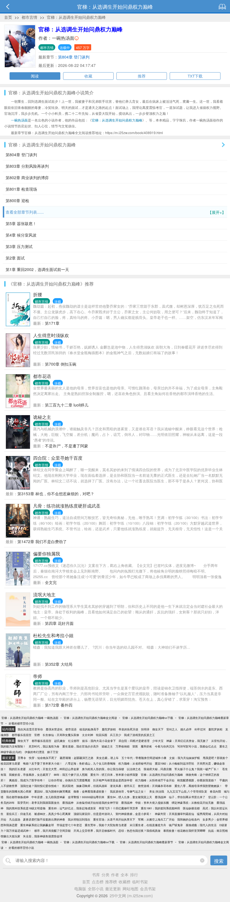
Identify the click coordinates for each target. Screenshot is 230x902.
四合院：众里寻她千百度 (57, 458)
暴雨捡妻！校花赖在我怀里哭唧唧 (184, 831)
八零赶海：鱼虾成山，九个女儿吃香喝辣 (90, 763)
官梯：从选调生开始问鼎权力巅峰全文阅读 (90, 718)
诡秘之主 (42, 417)
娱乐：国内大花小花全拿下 (99, 741)
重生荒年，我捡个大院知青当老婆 (106, 825)
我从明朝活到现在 (79, 819)
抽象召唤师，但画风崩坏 (91, 786)
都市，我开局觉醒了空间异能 (52, 831)
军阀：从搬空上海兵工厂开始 (156, 819)
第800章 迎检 (17, 200)
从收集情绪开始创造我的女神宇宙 (97, 803)
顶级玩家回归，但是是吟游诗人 (93, 814)
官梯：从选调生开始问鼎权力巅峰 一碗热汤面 (29, 718)
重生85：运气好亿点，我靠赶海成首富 (72, 808)
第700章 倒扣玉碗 (60, 364)
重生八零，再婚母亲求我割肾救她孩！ (198, 786)
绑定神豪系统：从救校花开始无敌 (193, 803)
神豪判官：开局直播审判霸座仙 (174, 814)
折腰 (37, 294)
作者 (115, 874)
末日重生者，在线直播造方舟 (148, 825)
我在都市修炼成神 (17, 797)
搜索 (219, 860)
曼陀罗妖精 (109, 729)
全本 (124, 874)
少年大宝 (158, 741)
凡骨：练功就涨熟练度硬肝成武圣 (66, 506)
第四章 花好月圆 (59, 623)
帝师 (37, 676)
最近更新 (113, 888)
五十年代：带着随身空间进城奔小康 (143, 758)
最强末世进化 (54, 729)
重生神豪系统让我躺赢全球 (37, 825)
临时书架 (140, 881)
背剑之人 (172, 729)
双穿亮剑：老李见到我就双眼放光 (38, 803)
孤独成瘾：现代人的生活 (201, 825)
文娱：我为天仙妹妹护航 (184, 758)
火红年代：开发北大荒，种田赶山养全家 (54, 769)
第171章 (52, 323)
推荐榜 (111, 881)
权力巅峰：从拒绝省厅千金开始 (154, 780)
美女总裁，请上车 (107, 758)
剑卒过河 (200, 729)
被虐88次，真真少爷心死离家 (52, 814)
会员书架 (148, 888)
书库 (96, 874)
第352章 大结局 (58, 664)
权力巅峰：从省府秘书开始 (135, 763)
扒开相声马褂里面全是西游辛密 (112, 780)
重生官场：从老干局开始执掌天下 (114, 819)
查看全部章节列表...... (116, 212)
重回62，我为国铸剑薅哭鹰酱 (52, 791)
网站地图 (130, 888)
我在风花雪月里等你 (30, 729)
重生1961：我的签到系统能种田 (160, 808)
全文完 (51, 582)
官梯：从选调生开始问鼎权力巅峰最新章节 (146, 842)
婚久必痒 (186, 729)
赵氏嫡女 (59, 741)
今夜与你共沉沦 (164, 746)
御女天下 (158, 729)
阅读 (35, 76)
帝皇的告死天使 (128, 729)
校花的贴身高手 (89, 729)
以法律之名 (134, 769)
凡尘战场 (14, 819)
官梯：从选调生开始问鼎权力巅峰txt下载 (147, 718)
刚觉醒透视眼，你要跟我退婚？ (197, 780)
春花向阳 (215, 791)
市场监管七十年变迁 (69, 825)
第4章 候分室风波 (21, 235)
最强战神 (160, 797)
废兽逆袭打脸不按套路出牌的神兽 (44, 819)
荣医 (135, 746)
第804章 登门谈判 (73, 57)
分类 (105, 874)
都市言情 (29, 17)
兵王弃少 (115, 735)
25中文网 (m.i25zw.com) (131, 895)
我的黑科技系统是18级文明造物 (25, 808)
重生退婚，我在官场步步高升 (80, 746)
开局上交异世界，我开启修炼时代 (94, 831)
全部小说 (96, 888)
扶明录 (145, 729)
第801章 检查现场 (21, 189)
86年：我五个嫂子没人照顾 (71, 775)
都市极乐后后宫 (21, 735)
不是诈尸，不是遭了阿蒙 (66, 445)
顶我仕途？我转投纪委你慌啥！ (39, 786)
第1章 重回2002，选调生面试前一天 (37, 269)
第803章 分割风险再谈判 (27, 166)
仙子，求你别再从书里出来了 (187, 797)
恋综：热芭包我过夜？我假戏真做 (139, 831)
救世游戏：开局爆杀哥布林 (155, 786)
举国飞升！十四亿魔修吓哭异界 (118, 808)
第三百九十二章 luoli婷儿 (66, 405)
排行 (134, 874)
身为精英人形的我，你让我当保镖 (103, 769)
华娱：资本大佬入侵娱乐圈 (152, 803)
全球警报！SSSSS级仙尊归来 (86, 797)
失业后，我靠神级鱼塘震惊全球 (42, 836)
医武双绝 (67, 786)
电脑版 (80, 888)
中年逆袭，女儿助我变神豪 (48, 797)
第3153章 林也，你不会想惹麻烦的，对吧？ (55, 493)
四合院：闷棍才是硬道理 (134, 741)
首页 (8, 17)
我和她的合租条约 (188, 819)
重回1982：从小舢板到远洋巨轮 (174, 763)
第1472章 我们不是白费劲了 (42, 541)
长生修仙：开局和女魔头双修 (61, 735)
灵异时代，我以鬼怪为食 (44, 746)
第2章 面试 (15, 258)
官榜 (37, 735)
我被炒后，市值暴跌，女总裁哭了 (30, 775)
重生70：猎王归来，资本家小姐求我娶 (114, 775)
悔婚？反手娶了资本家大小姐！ (42, 763)
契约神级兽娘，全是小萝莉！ (134, 814)
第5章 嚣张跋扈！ (21, 223)
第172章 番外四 (58, 705)
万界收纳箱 (123, 746)
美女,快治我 (156, 791)
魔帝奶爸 (146, 746)
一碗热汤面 (63, 38)
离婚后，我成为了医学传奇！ (27, 780)
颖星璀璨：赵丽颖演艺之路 (76, 758)
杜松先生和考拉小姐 (53, 635)
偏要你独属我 (46, 553)
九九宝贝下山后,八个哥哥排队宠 (187, 791)
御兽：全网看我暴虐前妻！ (90, 791)
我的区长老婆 (17, 769)
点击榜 (98, 881)
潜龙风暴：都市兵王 (122, 786)
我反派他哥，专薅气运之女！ (128, 791)
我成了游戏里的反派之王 (139, 735)
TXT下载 (195, 76)
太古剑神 (87, 735)
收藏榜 (124, 881)
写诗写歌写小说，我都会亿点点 (197, 746)
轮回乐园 (101, 735)
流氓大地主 (44, 594)
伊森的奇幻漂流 (34, 752)
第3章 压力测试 (19, 246)
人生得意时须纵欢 (51, 335)
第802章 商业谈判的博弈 (27, 177)
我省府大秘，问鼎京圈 (158, 769)
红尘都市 (73, 741)
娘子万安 (52, 752)
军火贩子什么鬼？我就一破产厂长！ (196, 769)
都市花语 (42, 376)
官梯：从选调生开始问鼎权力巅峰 (76, 17)
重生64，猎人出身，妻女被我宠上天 (129, 797)
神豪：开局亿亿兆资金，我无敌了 (187, 741)
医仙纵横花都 (191, 808)
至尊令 (22, 758)
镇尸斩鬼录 (176, 825)
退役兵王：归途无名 (18, 814)
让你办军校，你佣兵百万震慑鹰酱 (69, 780)
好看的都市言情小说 (21, 723)
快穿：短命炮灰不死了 (43, 758)
